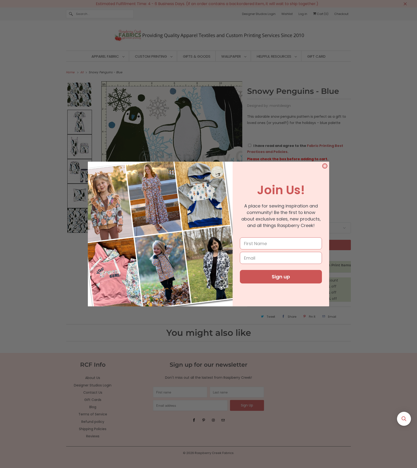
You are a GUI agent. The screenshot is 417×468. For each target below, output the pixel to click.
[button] (404, 419)
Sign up (281, 276)
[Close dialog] (324, 166)
